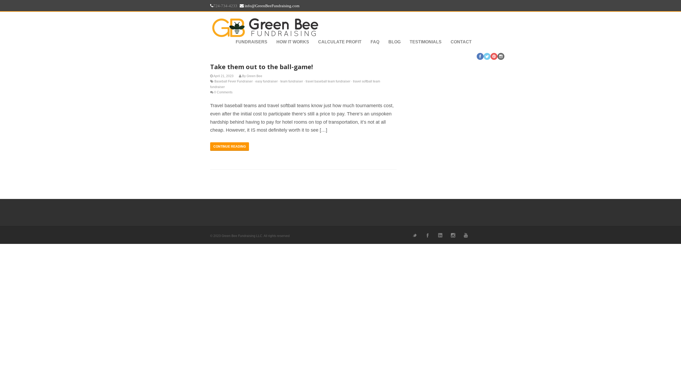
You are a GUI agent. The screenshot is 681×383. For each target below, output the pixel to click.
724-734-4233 (225, 6)
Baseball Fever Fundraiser (233, 81)
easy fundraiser (266, 81)
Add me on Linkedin (440, 235)
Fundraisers (251, 42)
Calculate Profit (340, 42)
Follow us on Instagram (452, 235)
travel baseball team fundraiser (328, 81)
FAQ (375, 42)
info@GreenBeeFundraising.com (272, 6)
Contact (461, 42)
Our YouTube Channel (465, 235)
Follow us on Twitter (414, 235)
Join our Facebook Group (427, 235)
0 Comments (223, 92)
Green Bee (254, 76)
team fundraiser (291, 81)
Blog (394, 42)
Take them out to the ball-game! (261, 66)
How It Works (292, 42)
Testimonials (426, 42)
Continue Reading (229, 146)
